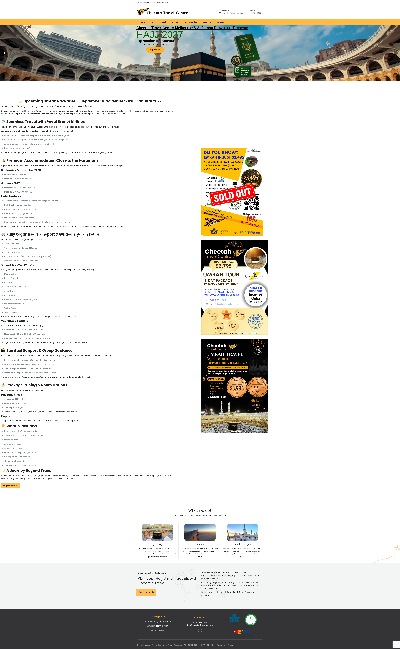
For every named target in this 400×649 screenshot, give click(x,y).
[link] (232, 192)
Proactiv (232, 645)
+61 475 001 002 (200, 622)
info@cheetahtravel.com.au (200, 625)
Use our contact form (160, 2)
